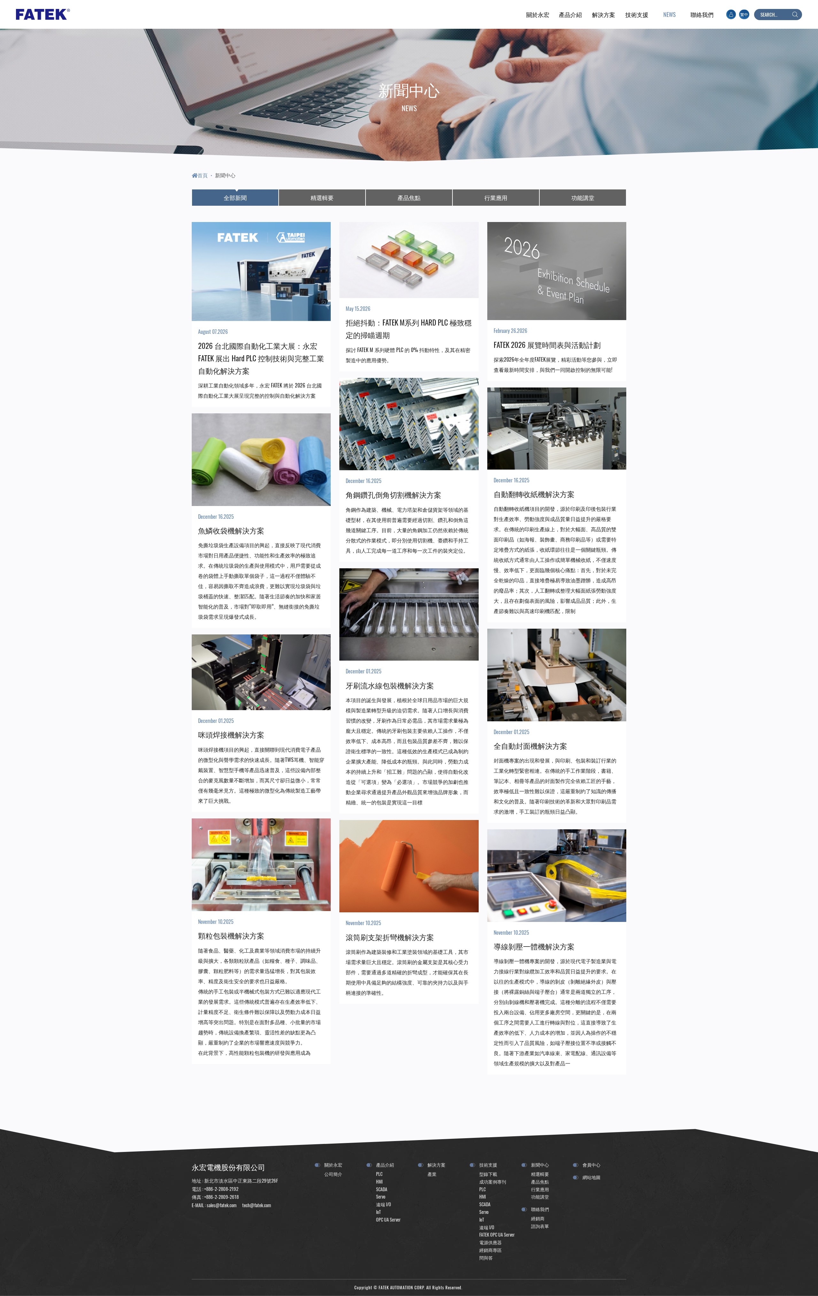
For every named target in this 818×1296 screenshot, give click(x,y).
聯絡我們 (540, 1209)
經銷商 (537, 1218)
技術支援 (488, 1164)
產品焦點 (409, 197)
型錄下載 (488, 1173)
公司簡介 (333, 1173)
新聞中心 (225, 175)
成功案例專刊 (492, 1181)
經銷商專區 (490, 1249)
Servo (380, 1196)
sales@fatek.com (221, 1204)
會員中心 (591, 1164)
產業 (432, 1173)
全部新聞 (235, 197)
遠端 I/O (383, 1204)
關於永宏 (333, 1164)
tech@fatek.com (256, 1204)
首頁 (202, 175)
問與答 (486, 1257)
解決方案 (436, 1164)
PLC (379, 1173)
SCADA (381, 1189)
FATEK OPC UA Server (497, 1234)
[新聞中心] (669, 14)
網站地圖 (591, 1177)
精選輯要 (322, 197)
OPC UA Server (388, 1219)
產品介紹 (385, 1164)
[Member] (731, 14)
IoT (378, 1211)
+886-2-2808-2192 (221, 1188)
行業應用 (495, 197)
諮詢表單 (540, 1226)
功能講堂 (582, 197)
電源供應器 (490, 1242)
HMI (379, 1181)
